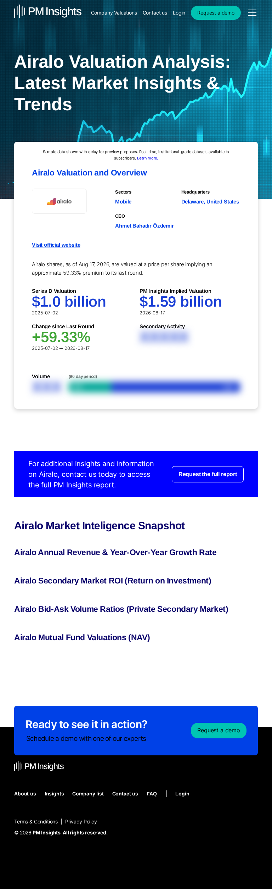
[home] (47, 12)
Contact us (155, 13)
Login (179, 13)
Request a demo (215, 13)
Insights (54, 793)
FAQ (152, 793)
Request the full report (207, 474)
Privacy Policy (81, 821)
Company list (87, 793)
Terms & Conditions (36, 821)
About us (25, 793)
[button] (251, 12)
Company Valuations (114, 13)
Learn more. (147, 158)
